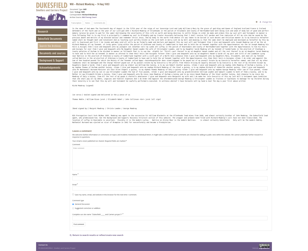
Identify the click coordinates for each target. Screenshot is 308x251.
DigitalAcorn (264, 248)
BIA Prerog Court (89, 17)
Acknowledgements (49, 67)
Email (74, 184)
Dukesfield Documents (50, 39)
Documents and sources (52, 53)
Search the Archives (50, 46)
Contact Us (43, 245)
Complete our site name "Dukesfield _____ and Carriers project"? (97, 214)
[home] (51, 14)
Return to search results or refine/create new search (96, 235)
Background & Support (51, 60)
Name (74, 174)
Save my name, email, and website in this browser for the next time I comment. (106, 195)
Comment (76, 144)
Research (43, 31)
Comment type (78, 200)
